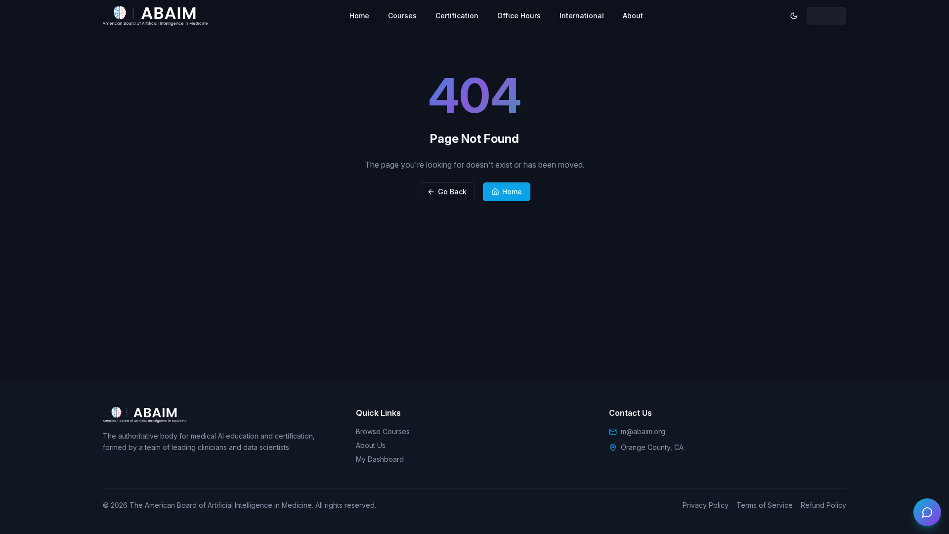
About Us (371, 445)
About (633, 15)
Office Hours (519, 15)
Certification (456, 15)
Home (359, 15)
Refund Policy (823, 505)
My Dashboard (380, 459)
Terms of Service (764, 505)
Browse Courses (383, 431)
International (582, 15)
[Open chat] (927, 512)
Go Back (452, 191)
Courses (402, 15)
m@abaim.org (643, 431)
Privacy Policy (706, 505)
